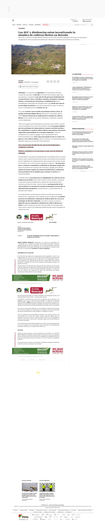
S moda (61, 519)
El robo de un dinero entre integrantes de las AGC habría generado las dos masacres (29, 495)
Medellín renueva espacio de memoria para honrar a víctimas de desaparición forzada (83, 160)
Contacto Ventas (23, 510)
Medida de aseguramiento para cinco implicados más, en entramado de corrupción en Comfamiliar (82, 108)
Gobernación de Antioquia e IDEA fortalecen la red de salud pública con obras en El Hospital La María (82, 167)
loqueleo (68, 519)
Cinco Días (55, 517)
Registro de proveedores (63, 510)
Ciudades (31, 24)
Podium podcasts (49, 519)
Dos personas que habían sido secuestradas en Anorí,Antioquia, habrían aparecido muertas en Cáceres (82, 140)
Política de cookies (38, 512)
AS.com (68, 515)
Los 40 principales (42, 515)
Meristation (74, 519)
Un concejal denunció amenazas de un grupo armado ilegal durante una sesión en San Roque (82, 133)
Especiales (45, 24)
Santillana (48, 515)
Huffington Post (37, 517)
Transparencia (60, 512)
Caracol (20, 80)
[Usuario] (92, 25)
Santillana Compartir (56, 515)
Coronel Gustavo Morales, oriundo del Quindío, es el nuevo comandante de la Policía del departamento (82, 118)
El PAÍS (35, 515)
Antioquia (23, 359)
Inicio (13, 24)
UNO (45, 517)
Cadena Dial (60, 517)
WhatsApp (58, 81)
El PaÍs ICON (55, 519)
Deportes (19, 24)
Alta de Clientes (52, 510)
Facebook (47, 81)
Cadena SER (63, 515)
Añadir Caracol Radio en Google (30, 86)
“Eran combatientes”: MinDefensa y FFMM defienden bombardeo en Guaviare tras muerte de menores (82, 88)
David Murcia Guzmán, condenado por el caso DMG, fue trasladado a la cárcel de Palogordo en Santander (82, 79)
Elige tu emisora (87, 21)
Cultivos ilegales (41, 359)
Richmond (35, 519)
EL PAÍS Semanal (66, 517)
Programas (38, 24)
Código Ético (68, 512)
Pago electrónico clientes (41, 510)
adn (73, 515)
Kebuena (78, 517)
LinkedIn (54, 81)
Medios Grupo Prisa (23, 519)
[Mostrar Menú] (13, 20)
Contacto (15, 510)
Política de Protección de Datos (85, 510)
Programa (75, 21)
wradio (50, 517)
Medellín (22, 28)
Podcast (25, 24)
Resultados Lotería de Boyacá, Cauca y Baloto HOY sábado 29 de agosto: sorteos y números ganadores (82, 98)
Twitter (51, 81)
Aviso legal (73, 510)
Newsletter (89, 25)
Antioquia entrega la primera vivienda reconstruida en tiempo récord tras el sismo (82, 153)
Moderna (42, 519)
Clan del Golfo (31, 359)
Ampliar (62, 46)
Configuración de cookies (49, 512)
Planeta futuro (71, 517)
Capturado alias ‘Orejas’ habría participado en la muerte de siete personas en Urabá (46, 495)
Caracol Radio (52, 20)
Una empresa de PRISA (23, 516)
